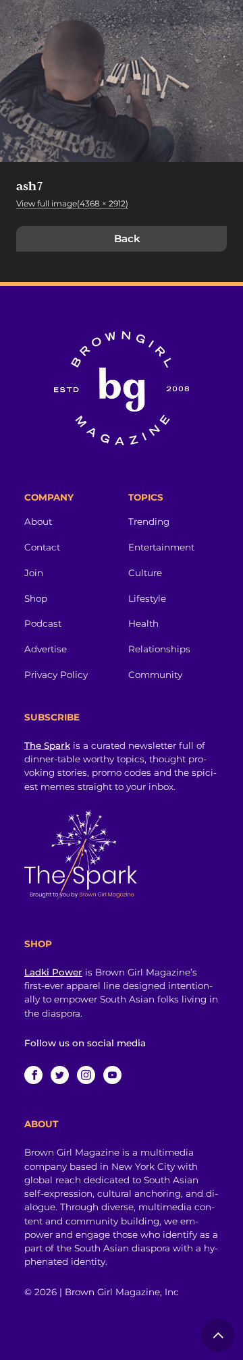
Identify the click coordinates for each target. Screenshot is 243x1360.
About (38, 521)
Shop (35, 598)
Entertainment (161, 547)
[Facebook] (33, 1075)
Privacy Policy (56, 674)
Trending (148, 521)
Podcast (42, 623)
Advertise (45, 649)
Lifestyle (147, 598)
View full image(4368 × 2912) (72, 203)
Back (127, 238)
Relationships (159, 649)
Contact (42, 547)
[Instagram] (86, 1075)
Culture (145, 572)
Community (155, 674)
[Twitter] (60, 1075)
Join (33, 572)
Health (143, 623)
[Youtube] (112, 1075)
